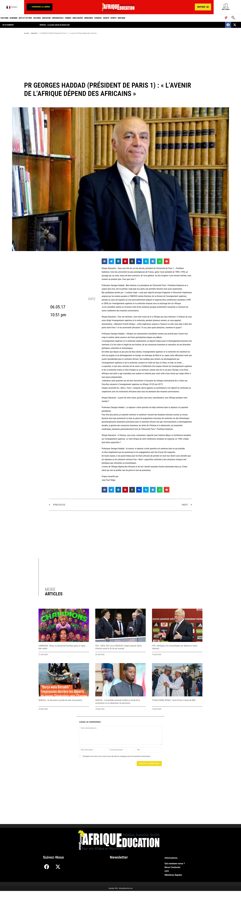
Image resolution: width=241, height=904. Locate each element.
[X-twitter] (235, 25)
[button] (39, 7)
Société (106, 18)
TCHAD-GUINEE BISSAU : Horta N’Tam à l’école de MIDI (173, 700)
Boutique (121, 18)
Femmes (68, 18)
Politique (4, 18)
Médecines (88, 18)
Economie (13, 18)
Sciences (98, 18)
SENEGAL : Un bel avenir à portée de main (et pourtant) (60, 700)
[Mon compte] (225, 5)
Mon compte (226, 9)
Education (46, 18)
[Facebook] (228, 25)
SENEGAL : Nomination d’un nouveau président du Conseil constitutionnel (65, 25)
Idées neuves (78, 18)
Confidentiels (58, 18)
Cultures (37, 18)
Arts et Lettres (25, 18)
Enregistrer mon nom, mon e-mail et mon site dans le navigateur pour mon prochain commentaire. (117, 756)
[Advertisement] (120, 56)
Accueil (26, 33)
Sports (113, 18)
